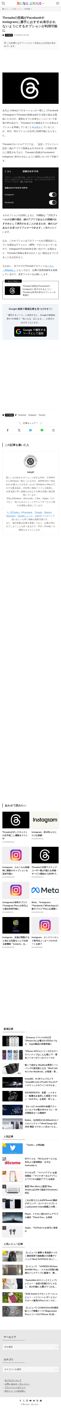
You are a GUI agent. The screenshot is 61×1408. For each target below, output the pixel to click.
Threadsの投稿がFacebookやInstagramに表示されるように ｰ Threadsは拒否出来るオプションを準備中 (39, 290)
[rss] (37, 1400)
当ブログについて (13, 1380)
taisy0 (30, 472)
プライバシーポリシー (15, 1387)
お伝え (37, 127)
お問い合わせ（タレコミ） (17, 1384)
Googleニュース (25, 516)
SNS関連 (9, 35)
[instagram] (27, 1400)
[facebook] (20, 1400)
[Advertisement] (30, 61)
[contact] (40, 1400)
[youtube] (30, 1400)
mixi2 (37, 516)
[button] (7, 430)
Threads (42, 415)
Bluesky (48, 512)
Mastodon (10, 516)
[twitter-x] (23, 1400)
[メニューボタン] (57, 3)
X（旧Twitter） (14, 512)
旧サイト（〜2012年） (15, 1391)
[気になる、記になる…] (30, 3)
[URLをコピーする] (53, 430)
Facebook (22, 415)
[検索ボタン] (3, 3)
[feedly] (34, 1400)
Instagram (32, 415)
